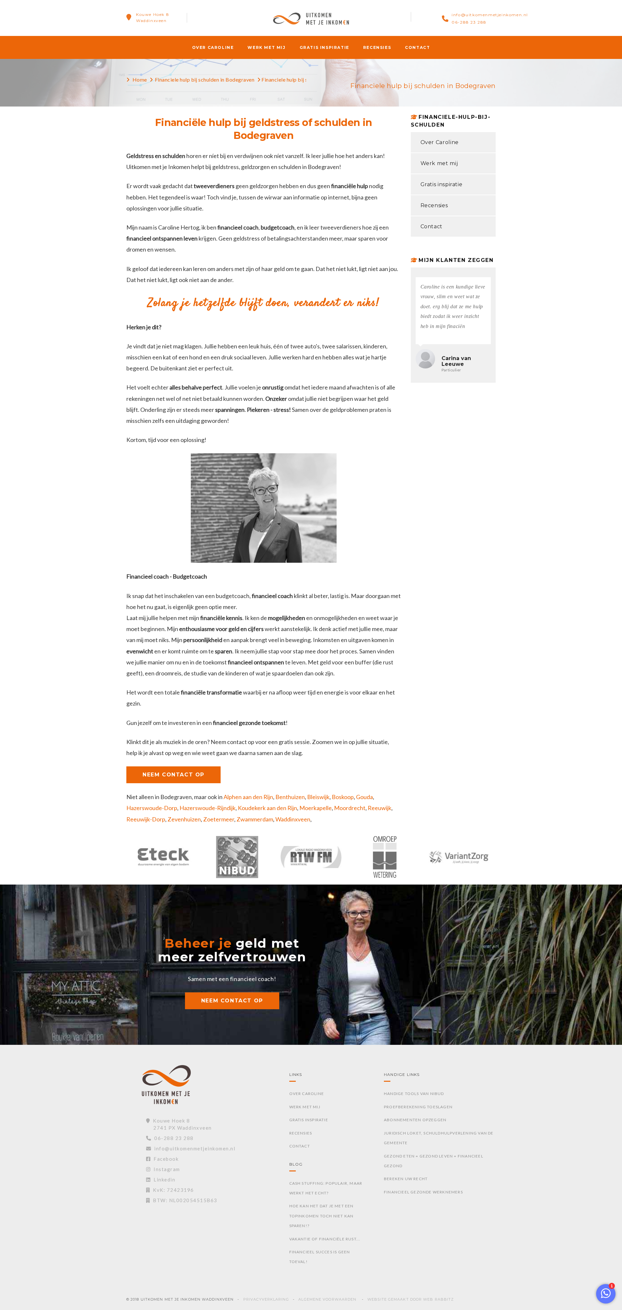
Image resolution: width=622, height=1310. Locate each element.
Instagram (165, 1169)
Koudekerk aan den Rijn (267, 807)
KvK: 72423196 (172, 1190)
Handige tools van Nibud (414, 1093)
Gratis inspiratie (324, 47)
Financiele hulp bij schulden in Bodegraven (204, 79)
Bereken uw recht (406, 1178)
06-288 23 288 (469, 22)
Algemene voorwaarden (327, 1299)
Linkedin (163, 1179)
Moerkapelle (315, 807)
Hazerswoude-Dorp (151, 807)
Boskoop (343, 796)
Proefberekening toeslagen (418, 1106)
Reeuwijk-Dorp (145, 819)
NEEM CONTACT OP (173, 775)
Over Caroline (213, 47)
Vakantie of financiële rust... (325, 1239)
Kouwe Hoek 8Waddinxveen (152, 17)
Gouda (364, 796)
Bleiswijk (318, 796)
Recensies (377, 47)
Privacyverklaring (266, 1299)
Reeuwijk (379, 807)
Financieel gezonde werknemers (423, 1192)
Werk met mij (266, 47)
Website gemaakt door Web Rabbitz (410, 1299)
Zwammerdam (254, 819)
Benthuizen (290, 796)
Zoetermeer (218, 819)
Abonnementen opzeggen (415, 1119)
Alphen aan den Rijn (248, 796)
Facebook (165, 1159)
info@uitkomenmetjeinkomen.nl (490, 14)
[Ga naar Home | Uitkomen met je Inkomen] (311, 17)
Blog (296, 1164)
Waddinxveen (292, 819)
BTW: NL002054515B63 (183, 1200)
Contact (417, 47)
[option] (163, 860)
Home (139, 79)
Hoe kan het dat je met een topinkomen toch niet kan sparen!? (321, 1215)
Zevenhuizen (184, 819)
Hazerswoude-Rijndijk (207, 807)
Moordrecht (349, 807)
